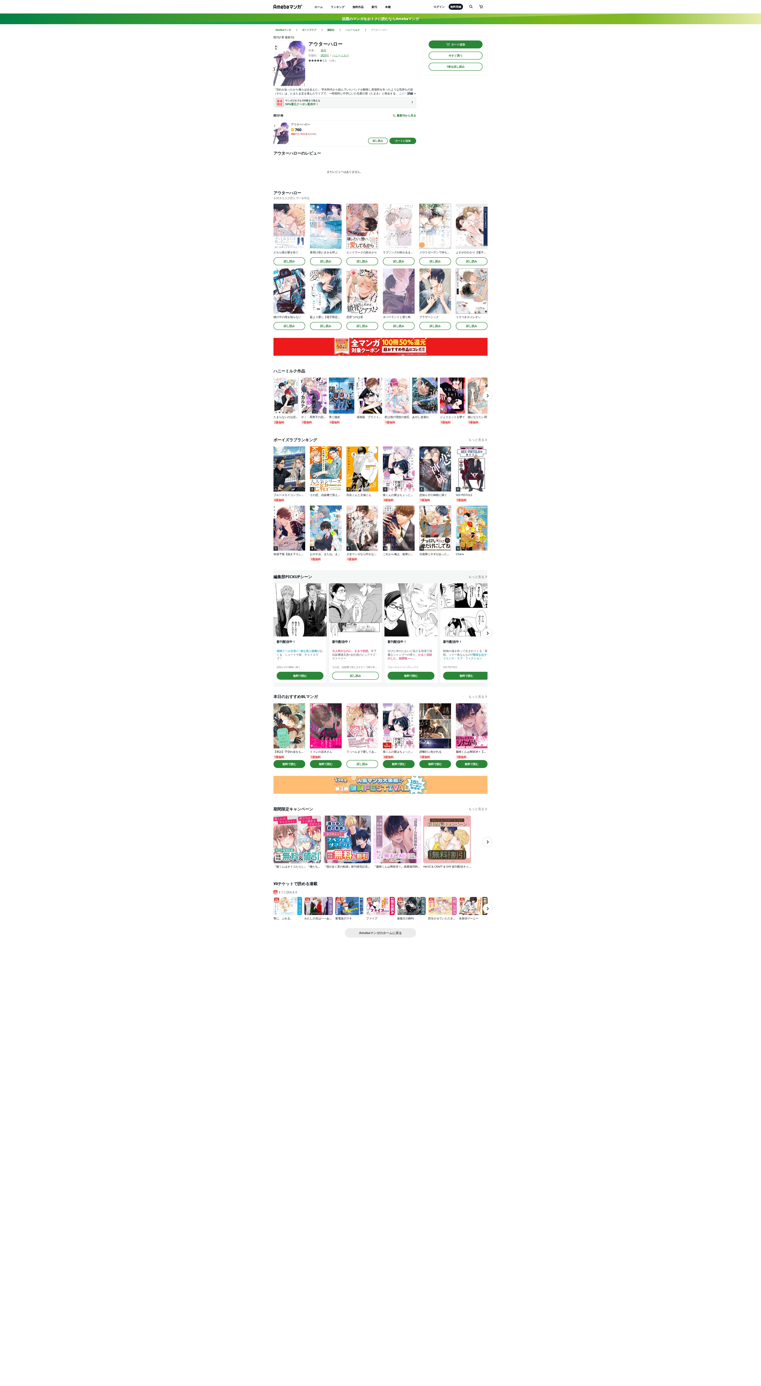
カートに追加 (403, 140)
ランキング (338, 7)
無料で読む (300, 676)
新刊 (374, 7)
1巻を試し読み (455, 66)
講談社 (325, 55)
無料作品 (358, 7)
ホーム (319, 7)
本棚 (388, 7)
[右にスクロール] (487, 396)
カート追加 (458, 44)
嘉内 (323, 50)
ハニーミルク (340, 55)
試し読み (378, 140)
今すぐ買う (456, 55)
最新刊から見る (406, 115)
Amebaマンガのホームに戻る (380, 933)
